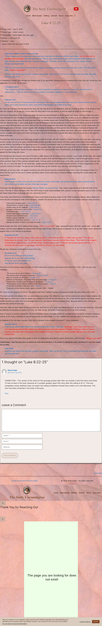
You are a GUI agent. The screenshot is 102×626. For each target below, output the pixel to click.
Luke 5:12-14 (25, 212)
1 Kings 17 (49, 282)
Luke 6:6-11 (33, 216)
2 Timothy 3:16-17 (12, 87)
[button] (75, 16)
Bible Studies (37, 16)
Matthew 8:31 (10, 179)
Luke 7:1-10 (35, 220)
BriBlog (46, 16)
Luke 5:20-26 (36, 214)
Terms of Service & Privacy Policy (24, 481)
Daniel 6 (38, 286)
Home (28, 16)
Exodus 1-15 (34, 278)
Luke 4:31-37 (32, 203)
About (61, 16)
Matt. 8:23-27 (21, 54)
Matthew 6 (9, 235)
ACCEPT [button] (95, 621)
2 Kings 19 (52, 280)
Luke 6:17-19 (31, 218)
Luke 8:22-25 (10, 54)
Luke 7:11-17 (47, 222)
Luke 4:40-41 (34, 207)
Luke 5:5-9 (38, 209)
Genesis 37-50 (42, 275)
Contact (54, 16)
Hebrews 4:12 (10, 100)
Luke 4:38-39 (35, 205)
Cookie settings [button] (85, 622)
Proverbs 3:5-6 (10, 253)
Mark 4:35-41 (32, 54)
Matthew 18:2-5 (11, 324)
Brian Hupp (12, 370)
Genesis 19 (36, 273)
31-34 (15, 235)
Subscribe (69, 16)
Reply (6, 393)
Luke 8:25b (9, 348)
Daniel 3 (53, 284)
